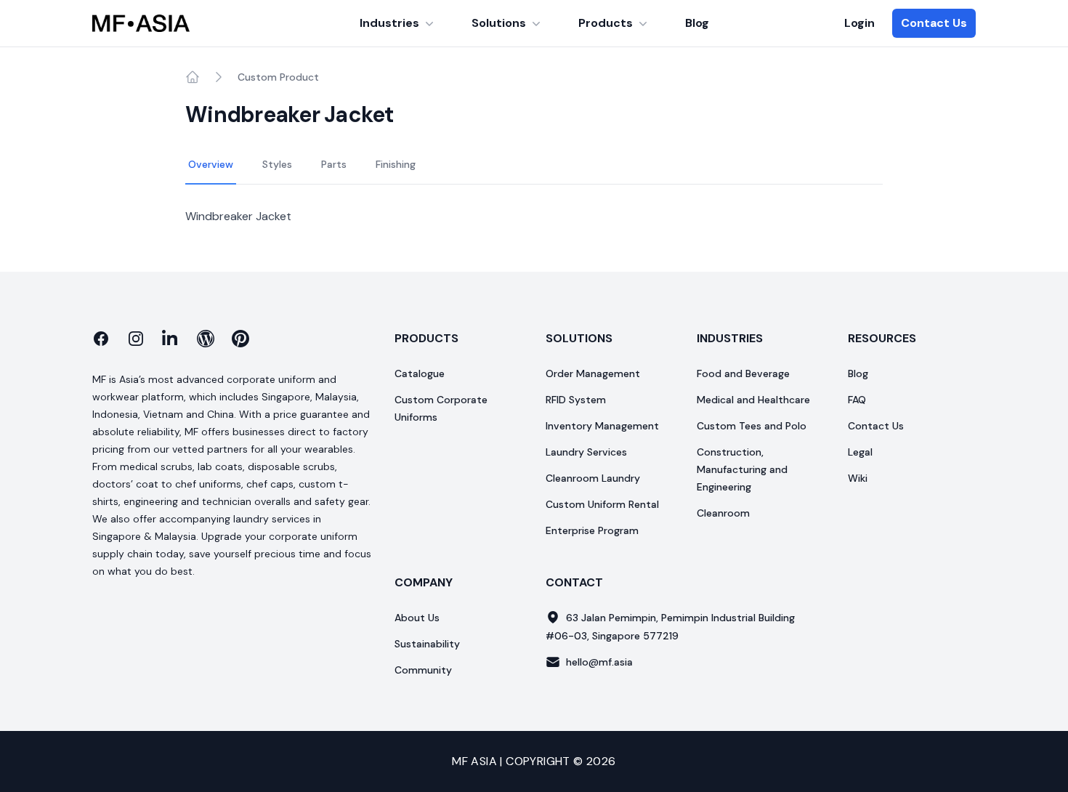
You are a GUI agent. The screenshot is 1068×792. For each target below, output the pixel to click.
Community (423, 669)
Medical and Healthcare (753, 399)
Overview (210, 164)
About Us (417, 617)
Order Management (593, 373)
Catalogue (420, 373)
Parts (334, 164)
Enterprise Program (592, 530)
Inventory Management (602, 425)
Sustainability (427, 643)
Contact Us (934, 23)
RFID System (576, 399)
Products (605, 23)
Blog (697, 23)
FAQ (857, 399)
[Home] (192, 77)
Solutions (499, 23)
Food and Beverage (743, 373)
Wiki (857, 478)
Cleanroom (723, 513)
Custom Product (278, 77)
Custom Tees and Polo (751, 425)
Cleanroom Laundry (593, 478)
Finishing (396, 164)
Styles (277, 164)
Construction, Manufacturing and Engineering (742, 469)
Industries (389, 23)
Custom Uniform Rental (602, 504)
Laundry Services (586, 451)
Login (859, 23)
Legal (860, 451)
